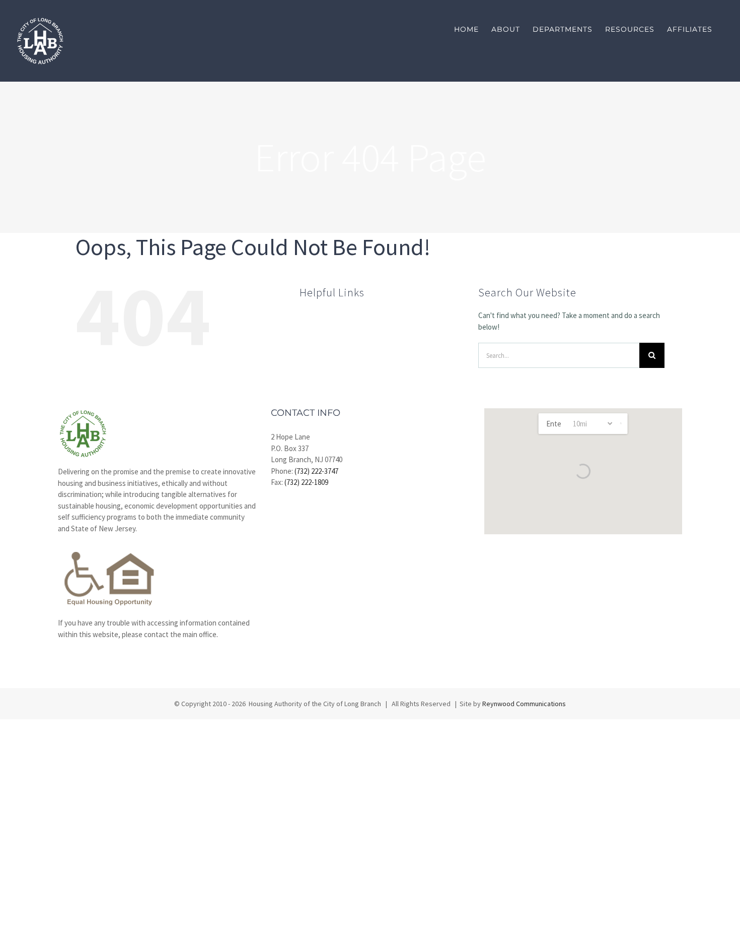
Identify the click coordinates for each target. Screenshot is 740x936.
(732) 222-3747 (316, 471)
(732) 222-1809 (306, 482)
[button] (621, 423)
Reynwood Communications (524, 703)
